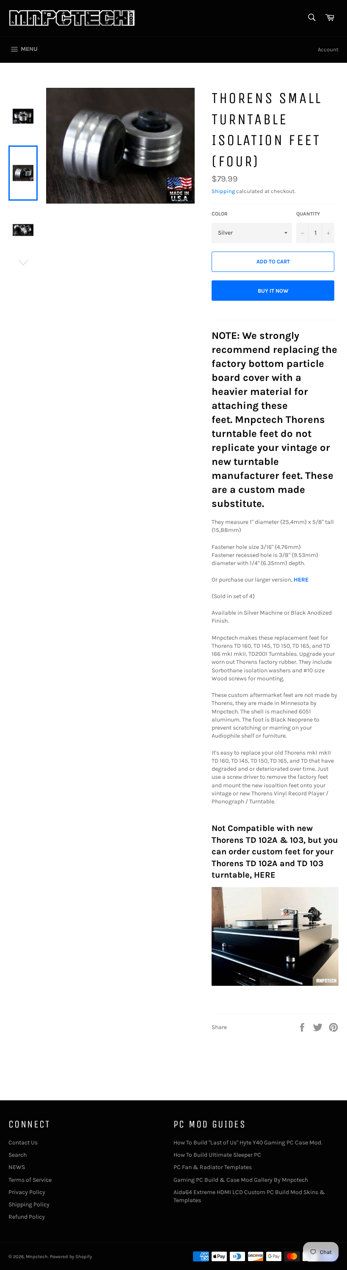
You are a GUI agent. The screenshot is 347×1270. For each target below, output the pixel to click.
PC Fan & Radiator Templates (213, 1167)
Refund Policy (26, 1216)
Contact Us (23, 1142)
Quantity (308, 214)
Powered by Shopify (71, 1256)
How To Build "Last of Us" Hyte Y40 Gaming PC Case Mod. (248, 1142)
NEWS (16, 1167)
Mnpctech (37, 1256)
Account (328, 49)
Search (17, 1154)
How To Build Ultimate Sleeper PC (217, 1154)
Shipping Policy (29, 1204)
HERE (301, 579)
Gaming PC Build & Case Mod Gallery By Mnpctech (241, 1179)
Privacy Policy (26, 1192)
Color (220, 214)
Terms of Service (30, 1179)
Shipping (223, 191)
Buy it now (273, 291)
